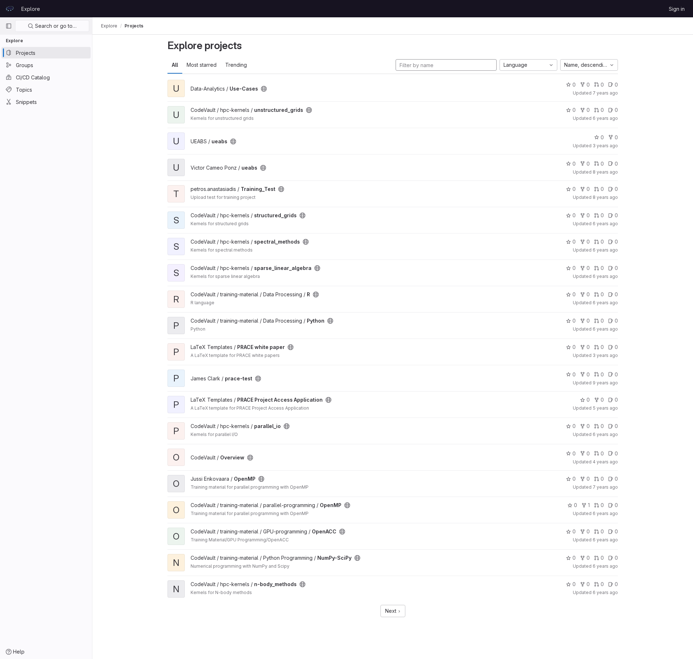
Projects (134, 26)
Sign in (677, 9)
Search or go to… (55, 26)
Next (391, 611)
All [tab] (175, 65)
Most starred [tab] (202, 65)
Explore (30, 9)
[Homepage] (10, 8)
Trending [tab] (236, 65)
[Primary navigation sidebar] (8, 26)
